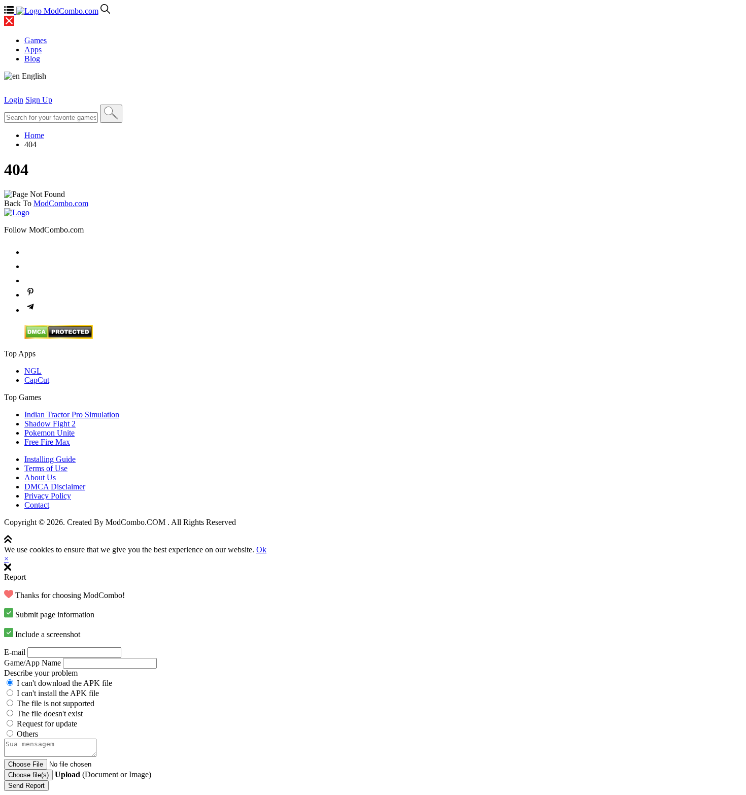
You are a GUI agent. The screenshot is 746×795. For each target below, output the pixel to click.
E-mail (14, 652)
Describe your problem (41, 673)
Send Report (26, 785)
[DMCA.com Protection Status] (58, 336)
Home (34, 135)
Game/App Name (32, 662)
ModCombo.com (60, 203)
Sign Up (38, 99)
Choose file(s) (28, 775)
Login (13, 99)
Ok (261, 549)
